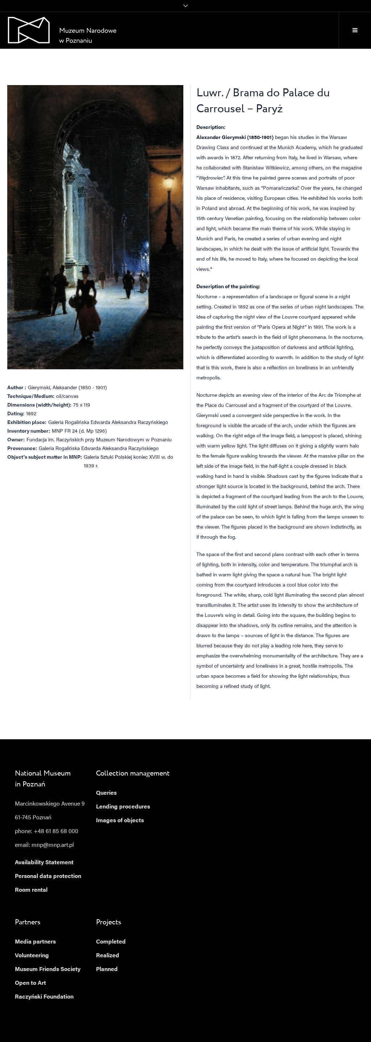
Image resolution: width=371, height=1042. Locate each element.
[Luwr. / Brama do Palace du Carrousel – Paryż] (95, 227)
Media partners (35, 942)
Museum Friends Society (47, 969)
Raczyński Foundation (44, 997)
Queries (106, 793)
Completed (111, 942)
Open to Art (30, 983)
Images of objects (120, 821)
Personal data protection (48, 876)
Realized (107, 956)
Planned (107, 969)
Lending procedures (123, 807)
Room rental (31, 890)
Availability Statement (44, 863)
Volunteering (32, 956)
